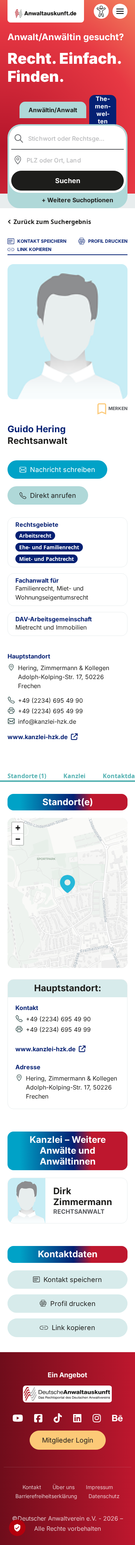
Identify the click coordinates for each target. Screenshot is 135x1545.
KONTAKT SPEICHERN (41, 241)
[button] (67, 884)
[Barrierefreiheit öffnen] (101, 11)
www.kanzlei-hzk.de (38, 737)
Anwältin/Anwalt (52, 110)
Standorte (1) (27, 776)
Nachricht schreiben (62, 469)
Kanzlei (74, 776)
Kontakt (31, 1487)
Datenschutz (104, 1496)
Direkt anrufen (53, 495)
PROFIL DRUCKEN (108, 241)
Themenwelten (103, 110)
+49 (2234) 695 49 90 (50, 700)
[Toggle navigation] (120, 11)
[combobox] (67, 138)
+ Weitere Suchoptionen (77, 200)
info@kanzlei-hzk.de (47, 721)
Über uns (63, 1487)
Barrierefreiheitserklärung (46, 1496)
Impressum (99, 1487)
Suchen (67, 181)
